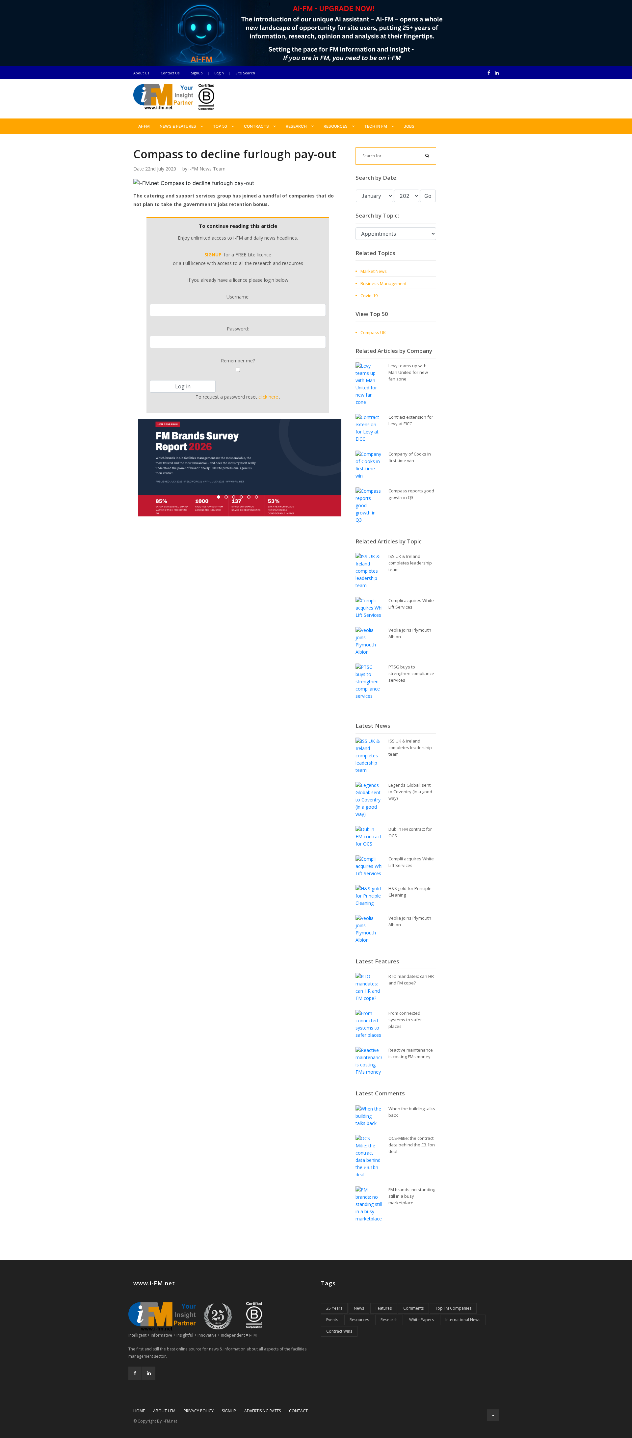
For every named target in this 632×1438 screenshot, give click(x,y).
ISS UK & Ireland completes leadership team (410, 562)
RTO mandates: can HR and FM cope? (411, 979)
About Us (141, 72)
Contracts (257, 126)
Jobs (409, 126)
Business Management (383, 283)
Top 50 (220, 126)
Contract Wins (339, 1331)
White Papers (421, 1319)
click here (268, 397)
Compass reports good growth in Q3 (411, 494)
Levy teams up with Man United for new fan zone (408, 372)
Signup (197, 72)
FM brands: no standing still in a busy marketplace (411, 1196)
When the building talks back (411, 1112)
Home (139, 1411)
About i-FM (164, 1411)
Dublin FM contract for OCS (410, 832)
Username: (238, 297)
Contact (298, 1411)
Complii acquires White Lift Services (411, 603)
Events (332, 1319)
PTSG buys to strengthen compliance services (411, 673)
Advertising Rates (262, 1411)
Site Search (245, 72)
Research (297, 126)
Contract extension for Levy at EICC (410, 420)
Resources (336, 126)
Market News (373, 271)
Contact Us (170, 72)
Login (219, 72)
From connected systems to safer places (405, 1019)
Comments (413, 1308)
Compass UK (373, 332)
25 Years (334, 1308)
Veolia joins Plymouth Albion (409, 633)
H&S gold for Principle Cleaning (410, 891)
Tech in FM (376, 126)
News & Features (178, 126)
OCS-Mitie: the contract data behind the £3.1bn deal (411, 1144)
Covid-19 (369, 296)
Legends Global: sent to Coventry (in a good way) (410, 791)
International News (462, 1319)
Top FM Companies (453, 1308)
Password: (238, 329)
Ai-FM (144, 126)
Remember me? (238, 360)
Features (384, 1308)
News (359, 1308)
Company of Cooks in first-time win (409, 457)
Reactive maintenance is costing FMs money (410, 1053)
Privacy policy (199, 1411)
